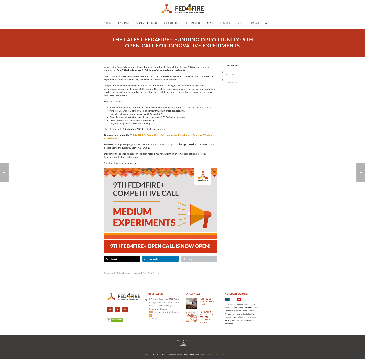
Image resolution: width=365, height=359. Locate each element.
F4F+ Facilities (193, 23)
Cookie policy (218, 354)
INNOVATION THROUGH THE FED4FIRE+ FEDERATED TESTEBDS (206, 317)
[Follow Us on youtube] (125, 309)
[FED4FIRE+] (182, 8)
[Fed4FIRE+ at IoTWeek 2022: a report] (191, 303)
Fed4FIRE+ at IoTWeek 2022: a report (207, 301)
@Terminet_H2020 (161, 303)
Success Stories (172, 23)
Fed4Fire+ (106, 23)
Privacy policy (205, 354)
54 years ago (230, 74)
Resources (224, 23)
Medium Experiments (124, 273)
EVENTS (240, 23)
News (210, 23)
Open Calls (123, 23)
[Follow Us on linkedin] (110, 309)
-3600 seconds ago (232, 82)
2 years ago (153, 319)
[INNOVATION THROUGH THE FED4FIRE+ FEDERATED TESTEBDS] (191, 316)
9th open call (109, 273)
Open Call (138, 273)
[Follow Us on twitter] (117, 309)
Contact (254, 23)
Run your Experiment (146, 23)
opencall (156, 273)
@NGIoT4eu (158, 299)
